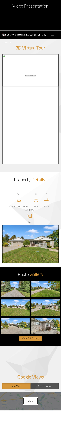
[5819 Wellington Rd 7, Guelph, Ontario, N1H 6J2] (15, 289)
